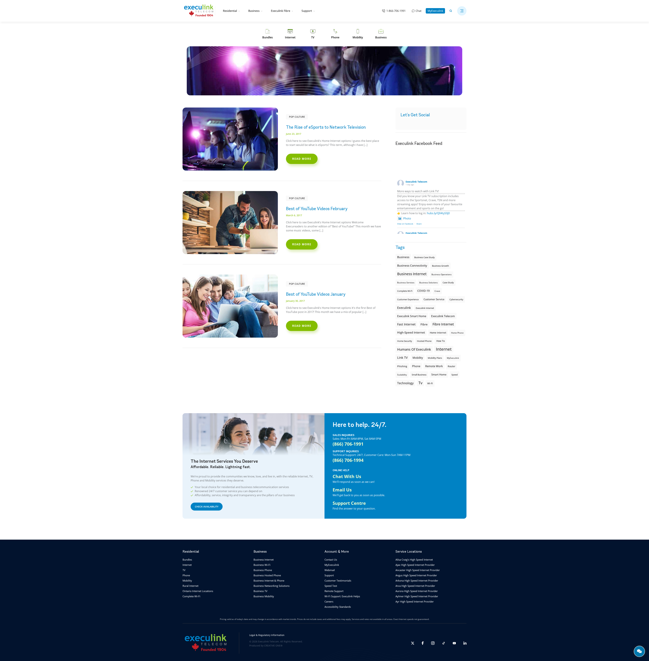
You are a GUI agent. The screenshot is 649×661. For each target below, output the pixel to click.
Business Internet (412, 273)
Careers (328, 601)
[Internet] (290, 34)
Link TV (402, 357)
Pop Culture (297, 116)
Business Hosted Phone (267, 575)
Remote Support (333, 591)
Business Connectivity (412, 265)
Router (451, 366)
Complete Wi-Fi (404, 290)
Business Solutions (428, 282)
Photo (407, 218)
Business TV (260, 591)
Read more (301, 159)
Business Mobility (264, 596)
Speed (454, 374)
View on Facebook (405, 223)
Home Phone (457, 332)
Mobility (418, 358)
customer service (434, 299)
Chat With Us (347, 476)
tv (420, 382)
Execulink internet (425, 308)
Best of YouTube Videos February (316, 208)
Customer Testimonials (337, 580)
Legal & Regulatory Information (266, 635)
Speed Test (330, 585)
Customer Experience (408, 299)
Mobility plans (435, 358)
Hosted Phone (424, 341)
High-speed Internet (411, 332)
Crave (437, 291)
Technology (405, 383)
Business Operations (441, 274)
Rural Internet (190, 585)
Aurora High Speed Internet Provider (416, 591)
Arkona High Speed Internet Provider (416, 580)
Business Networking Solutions (272, 585)
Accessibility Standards (337, 606)
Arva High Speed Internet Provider (415, 585)
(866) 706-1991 (348, 444)
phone (416, 366)
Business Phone (263, 570)
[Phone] (335, 34)
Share (419, 223)
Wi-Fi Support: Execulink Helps (342, 596)
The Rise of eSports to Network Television (326, 127)
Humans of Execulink (414, 349)
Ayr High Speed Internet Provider (414, 601)
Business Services (405, 282)
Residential (230, 11)
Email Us (342, 490)
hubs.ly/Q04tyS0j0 (438, 213)
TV (184, 570)
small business (419, 374)
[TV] (313, 34)
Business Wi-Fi (262, 564)
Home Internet (438, 332)
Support (307, 11)
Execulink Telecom (416, 181)
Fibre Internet (443, 324)
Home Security (404, 341)
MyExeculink (435, 11)
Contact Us (330, 559)
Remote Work (434, 366)
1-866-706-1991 (396, 11)
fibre (424, 324)
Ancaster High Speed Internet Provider (417, 570)
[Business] (381, 34)
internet (444, 349)
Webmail (329, 570)
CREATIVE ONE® (273, 645)
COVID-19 (423, 291)
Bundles (187, 559)
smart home (439, 374)
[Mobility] (358, 34)
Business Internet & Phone (269, 580)
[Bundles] (267, 34)
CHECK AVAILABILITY (206, 506)
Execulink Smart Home (411, 316)
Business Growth (440, 265)
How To (440, 341)
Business (254, 11)
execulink (404, 308)
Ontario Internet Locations (198, 591)
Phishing (402, 366)
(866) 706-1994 (348, 460)
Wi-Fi (430, 383)
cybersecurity (456, 299)
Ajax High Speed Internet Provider (415, 564)
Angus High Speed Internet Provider (416, 575)
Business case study (424, 257)
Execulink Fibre (280, 11)
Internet (187, 564)
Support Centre (349, 503)
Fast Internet (406, 324)
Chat (419, 11)
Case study (448, 282)
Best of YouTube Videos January (315, 294)
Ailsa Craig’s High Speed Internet (414, 559)
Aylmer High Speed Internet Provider (416, 596)
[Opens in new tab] (412, 643)
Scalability (402, 374)
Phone (186, 575)
